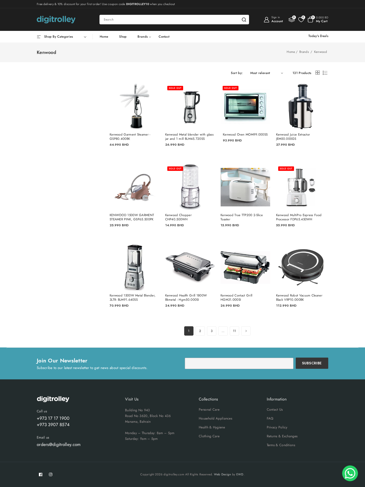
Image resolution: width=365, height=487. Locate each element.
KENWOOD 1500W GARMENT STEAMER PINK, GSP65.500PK (132, 217)
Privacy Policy (277, 427)
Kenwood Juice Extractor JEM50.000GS (293, 136)
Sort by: (237, 73)
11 (234, 331)
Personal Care (209, 409)
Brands (143, 37)
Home (291, 51)
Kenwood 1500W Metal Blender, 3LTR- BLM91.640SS (132, 297)
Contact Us (275, 409)
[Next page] (246, 331)
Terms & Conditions (281, 445)
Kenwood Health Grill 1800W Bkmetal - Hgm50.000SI (186, 297)
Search (244, 19)
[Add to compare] (153, 91)
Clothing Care (209, 436)
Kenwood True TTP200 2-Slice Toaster (242, 217)
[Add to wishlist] (153, 83)
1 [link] (188, 331)
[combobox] (174, 19)
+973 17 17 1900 (53, 418)
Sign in (275, 17)
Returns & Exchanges (282, 436)
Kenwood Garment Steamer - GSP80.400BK (130, 136)
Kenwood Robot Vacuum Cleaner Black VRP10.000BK (299, 297)
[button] (318, 19)
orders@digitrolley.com (59, 444)
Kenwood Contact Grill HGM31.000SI (236, 297)
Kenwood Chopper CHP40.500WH (178, 217)
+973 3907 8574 (53, 424)
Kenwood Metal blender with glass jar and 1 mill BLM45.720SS (189, 136)
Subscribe (312, 363)
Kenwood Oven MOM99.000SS (245, 134)
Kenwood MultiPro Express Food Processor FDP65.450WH (299, 217)
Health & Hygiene (212, 427)
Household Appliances (215, 418)
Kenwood (320, 51)
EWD (240, 474)
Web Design (222, 474)
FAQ (270, 418)
